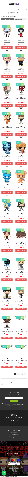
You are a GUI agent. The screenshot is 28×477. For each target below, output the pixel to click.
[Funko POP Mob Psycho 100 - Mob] (7, 293)
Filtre (8, 19)
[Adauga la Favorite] (7, 50)
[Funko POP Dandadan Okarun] (7, 89)
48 (22, 374)
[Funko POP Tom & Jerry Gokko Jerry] (21, 176)
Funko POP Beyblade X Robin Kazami (7, 244)
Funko (7, 39)
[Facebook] (11, 420)
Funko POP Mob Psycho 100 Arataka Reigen (21, 273)
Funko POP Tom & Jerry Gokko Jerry (21, 186)
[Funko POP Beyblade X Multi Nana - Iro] (21, 205)
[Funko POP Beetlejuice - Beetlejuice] (7, 31)
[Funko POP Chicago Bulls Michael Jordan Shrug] (7, 322)
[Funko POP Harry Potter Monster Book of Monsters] (21, 235)
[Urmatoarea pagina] (25, 374)
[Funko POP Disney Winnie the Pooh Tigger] (7, 118)
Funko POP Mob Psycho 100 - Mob (7, 302)
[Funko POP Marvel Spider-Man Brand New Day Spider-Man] (21, 89)
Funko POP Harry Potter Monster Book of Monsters (21, 244)
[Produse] (2, 10)
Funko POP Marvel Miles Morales (7, 360)
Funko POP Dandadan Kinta (21, 69)
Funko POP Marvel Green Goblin (21, 360)
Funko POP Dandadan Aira (7, 69)
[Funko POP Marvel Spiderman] (21, 322)
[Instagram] (17, 420)
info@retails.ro (15, 437)
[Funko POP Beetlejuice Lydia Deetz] (21, 31)
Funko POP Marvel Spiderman (21, 331)
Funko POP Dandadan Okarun (7, 98)
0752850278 (14, 435)
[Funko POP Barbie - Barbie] (21, 293)
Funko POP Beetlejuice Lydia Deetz (21, 40)
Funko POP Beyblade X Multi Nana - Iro (21, 215)
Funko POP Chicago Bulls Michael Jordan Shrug (7, 331)
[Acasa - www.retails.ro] (14, 4)
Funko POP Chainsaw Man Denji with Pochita (21, 157)
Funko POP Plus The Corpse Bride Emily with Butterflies (7, 157)
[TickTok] (14, 420)
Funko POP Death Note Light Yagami (21, 127)
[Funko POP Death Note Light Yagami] (21, 118)
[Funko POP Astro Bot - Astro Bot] (7, 264)
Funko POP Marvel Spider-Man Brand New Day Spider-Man (21, 98)
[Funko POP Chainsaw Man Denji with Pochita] (21, 147)
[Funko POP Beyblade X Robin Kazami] (7, 235)
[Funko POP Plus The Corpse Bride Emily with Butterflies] (7, 147)
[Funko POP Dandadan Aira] (7, 60)
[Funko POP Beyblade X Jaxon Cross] (7, 205)
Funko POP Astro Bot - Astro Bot (7, 273)
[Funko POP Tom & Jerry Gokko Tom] (7, 176)
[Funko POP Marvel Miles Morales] (7, 351)
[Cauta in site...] (26, 9)
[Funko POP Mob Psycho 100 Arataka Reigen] (21, 264)
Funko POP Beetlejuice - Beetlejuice (7, 40)
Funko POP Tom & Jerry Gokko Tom (7, 186)
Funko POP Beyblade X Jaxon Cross (7, 215)
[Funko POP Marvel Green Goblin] (21, 351)
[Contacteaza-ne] (18, 9)
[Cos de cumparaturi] (22, 9)
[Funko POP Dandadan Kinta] (21, 60)
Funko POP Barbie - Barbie (21, 302)
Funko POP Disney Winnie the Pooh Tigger (7, 127)
